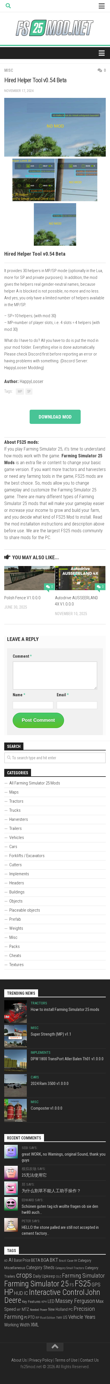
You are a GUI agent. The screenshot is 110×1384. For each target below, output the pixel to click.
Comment (22, 656)
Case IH (72, 1261)
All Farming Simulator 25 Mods (34, 783)
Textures (16, 964)
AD (6, 1261)
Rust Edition (47, 1318)
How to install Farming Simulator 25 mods (65, 1009)
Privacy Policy (40, 1360)
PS (25, 1318)
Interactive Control (57, 1292)
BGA (45, 1260)
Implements (19, 873)
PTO (31, 1317)
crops (24, 1275)
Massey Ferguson (75, 1300)
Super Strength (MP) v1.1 (51, 1034)
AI (10, 1260)
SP (28, 392)
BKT (54, 1260)
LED (51, 1301)
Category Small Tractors (69, 1268)
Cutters (15, 864)
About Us (19, 1360)
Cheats (15, 955)
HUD (18, 1293)
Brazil (62, 1261)
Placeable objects (24, 910)
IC (26, 1293)
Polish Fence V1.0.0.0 (22, 597)
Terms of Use (66, 1360)
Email (63, 695)
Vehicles (16, 837)
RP (37, 1318)
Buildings (17, 892)
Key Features (31, 1301)
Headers (16, 882)
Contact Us (89, 1360)
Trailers (15, 828)
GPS (96, 1285)
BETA (35, 1260)
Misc (8, 70)
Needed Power (38, 1310)
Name (19, 695)
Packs (14, 946)
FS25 (83, 1283)
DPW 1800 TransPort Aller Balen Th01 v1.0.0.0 (67, 1058)
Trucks (15, 810)
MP (20, 392)
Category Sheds (40, 1267)
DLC (58, 1276)
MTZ (25, 1309)
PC (71, 1309)
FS (72, 1285)
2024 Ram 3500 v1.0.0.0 (50, 1083)
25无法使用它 (34, 1175)
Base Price (22, 1260)
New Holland (58, 1309)
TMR (59, 1318)
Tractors (16, 801)
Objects (16, 901)
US (65, 1317)
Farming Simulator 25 (36, 1283)
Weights (16, 928)
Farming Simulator (83, 1275)
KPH (44, 1302)
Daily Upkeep (44, 1276)
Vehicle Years (81, 1317)
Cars (13, 846)
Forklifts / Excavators (27, 855)
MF (19, 1310)
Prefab (15, 919)
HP (8, 1292)
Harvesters (18, 819)
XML (35, 1325)
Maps (14, 792)
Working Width (17, 1325)
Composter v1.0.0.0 (46, 1108)
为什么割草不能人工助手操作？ (51, 1190)
